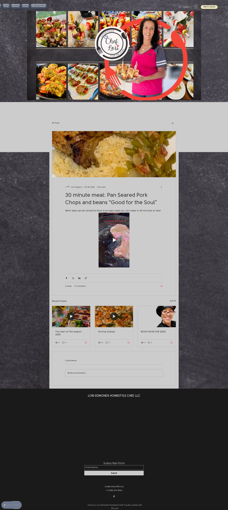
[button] (196, 6)
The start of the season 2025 (68, 333)
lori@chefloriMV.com (114, 487)
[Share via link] (86, 278)
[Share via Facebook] (66, 278)
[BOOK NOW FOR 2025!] (157, 316)
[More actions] (161, 187)
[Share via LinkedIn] (79, 278)
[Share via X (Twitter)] (73, 278)
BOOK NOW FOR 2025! (153, 332)
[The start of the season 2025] (71, 316)
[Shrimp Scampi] (114, 316)
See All (173, 301)
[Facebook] (114, 496)
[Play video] (114, 240)
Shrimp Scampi (106, 332)
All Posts (55, 123)
